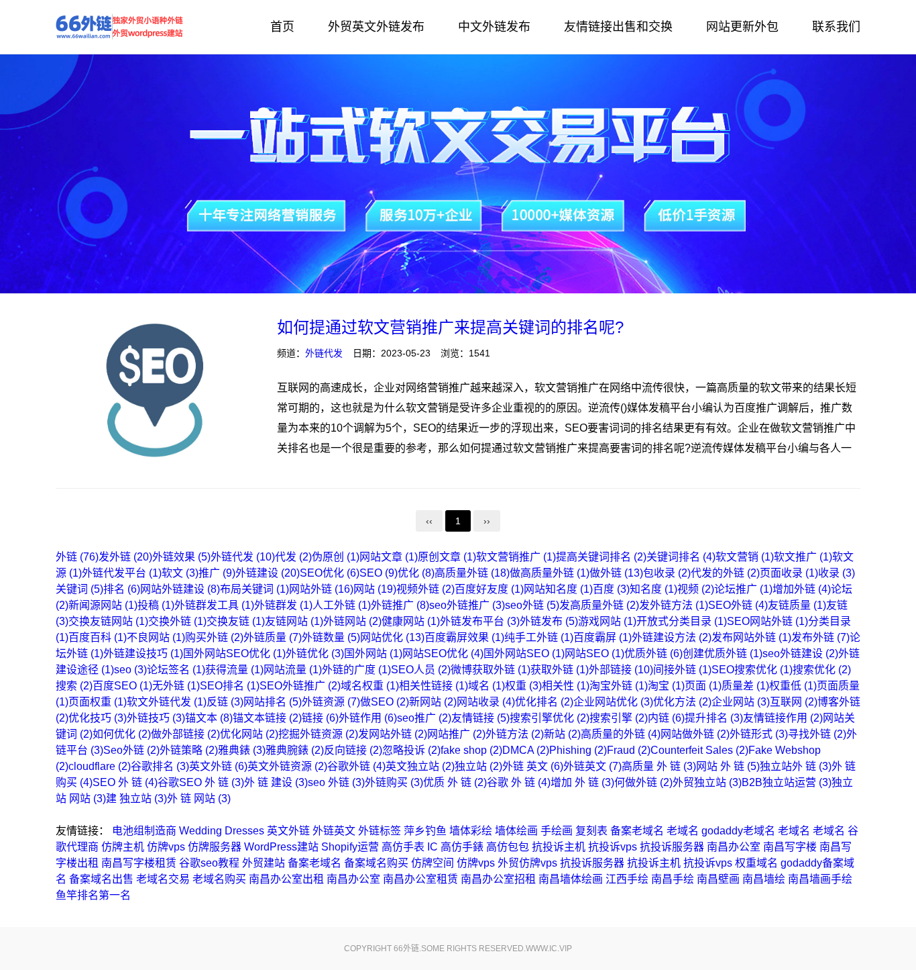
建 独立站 (136, 798)
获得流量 (234, 669)
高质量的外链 (621, 734)
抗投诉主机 (558, 847)
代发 (293, 557)
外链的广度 (356, 669)
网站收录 (486, 702)
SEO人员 (421, 669)
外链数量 (331, 637)
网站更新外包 (742, 27)
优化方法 (682, 702)
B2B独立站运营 (787, 782)
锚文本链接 (267, 718)
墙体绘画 (516, 830)
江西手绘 (627, 879)
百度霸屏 (602, 637)
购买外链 (214, 637)
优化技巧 (97, 718)
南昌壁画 (718, 879)
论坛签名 (176, 669)
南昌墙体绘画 (570, 879)
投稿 (155, 605)
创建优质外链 (722, 653)
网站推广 (456, 734)
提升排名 (714, 718)
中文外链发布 (494, 27)
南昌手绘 (672, 879)
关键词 (79, 589)
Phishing (578, 750)
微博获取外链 (490, 669)
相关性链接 (433, 685)
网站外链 (321, 589)
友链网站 (294, 621)
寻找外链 (817, 734)
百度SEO (122, 685)
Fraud (628, 750)
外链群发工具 (214, 605)
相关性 (565, 685)
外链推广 (400, 605)
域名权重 (370, 685)
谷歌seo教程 (209, 863)
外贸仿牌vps (527, 863)
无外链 (176, 685)
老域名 (683, 830)
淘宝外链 (618, 685)
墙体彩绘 (470, 830)
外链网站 (352, 621)
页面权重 (97, 702)
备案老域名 (637, 830)
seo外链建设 (800, 653)
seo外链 (532, 605)
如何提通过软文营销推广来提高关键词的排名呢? (450, 327)
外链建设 (267, 573)
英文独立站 (420, 766)
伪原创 (335, 557)
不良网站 (156, 637)
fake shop (471, 750)
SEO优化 (329, 573)
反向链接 (353, 750)
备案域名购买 (376, 863)
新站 (562, 734)
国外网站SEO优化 (234, 653)
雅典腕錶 (295, 750)
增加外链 (801, 589)
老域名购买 (219, 879)
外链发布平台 (480, 621)
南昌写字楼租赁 (138, 863)
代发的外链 (725, 573)
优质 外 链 (455, 782)
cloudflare (99, 766)
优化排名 (544, 702)
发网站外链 (392, 734)
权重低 (793, 685)
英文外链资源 (287, 766)
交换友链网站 (108, 621)
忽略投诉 (411, 750)
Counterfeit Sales (699, 750)
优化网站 (249, 734)
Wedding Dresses (221, 830)
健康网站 (411, 621)
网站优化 (392, 637)
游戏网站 (607, 621)
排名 (121, 589)
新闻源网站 (102, 605)
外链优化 (315, 653)
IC (432, 847)
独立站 (478, 766)
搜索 (74, 685)
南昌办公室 (733, 847)
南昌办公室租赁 (420, 879)
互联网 (793, 702)
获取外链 (559, 669)
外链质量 (272, 637)
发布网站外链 (751, 637)
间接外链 (682, 669)
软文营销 (744, 557)
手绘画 (556, 830)
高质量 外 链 (659, 766)
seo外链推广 (467, 605)
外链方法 (514, 734)
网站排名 (272, 702)
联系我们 (836, 27)
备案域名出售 (101, 879)
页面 (703, 685)
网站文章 (388, 557)
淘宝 (666, 685)
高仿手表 (403, 847)
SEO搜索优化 (752, 669)
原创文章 (447, 557)
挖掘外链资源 (318, 734)
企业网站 (740, 702)
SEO (378, 573)
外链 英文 (532, 766)
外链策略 (189, 750)
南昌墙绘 (763, 879)
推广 (216, 573)
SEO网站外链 (767, 621)
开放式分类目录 (681, 621)
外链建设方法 (671, 637)
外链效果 (181, 557)
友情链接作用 (783, 718)
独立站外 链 (796, 766)
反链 (225, 702)
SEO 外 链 (125, 782)
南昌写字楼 (790, 847)
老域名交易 (163, 879)
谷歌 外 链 (519, 782)
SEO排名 (230, 685)
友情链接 (480, 718)
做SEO (384, 702)
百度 (611, 589)
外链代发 (119, 27)
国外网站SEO (524, 653)
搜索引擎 (618, 718)
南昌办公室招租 (498, 879)
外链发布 (549, 621)
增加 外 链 (582, 782)
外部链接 (621, 669)
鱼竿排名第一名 (93, 895)
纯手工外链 (538, 637)
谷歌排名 (160, 766)
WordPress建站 (281, 847)
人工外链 (341, 605)
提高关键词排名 (601, 557)
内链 (666, 718)
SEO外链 (738, 605)
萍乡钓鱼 (425, 830)
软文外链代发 (167, 702)
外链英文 (592, 766)
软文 (180, 573)
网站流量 (293, 669)
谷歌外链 (356, 766)
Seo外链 (131, 750)
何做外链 (643, 782)
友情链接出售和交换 (618, 27)
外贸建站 (263, 863)
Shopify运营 (350, 847)
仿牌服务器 (214, 847)
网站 (374, 589)
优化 (416, 573)
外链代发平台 (122, 573)
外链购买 (394, 782)
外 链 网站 (199, 798)
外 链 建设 (276, 782)
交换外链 (177, 621)
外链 (77, 557)
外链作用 (368, 718)
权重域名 (756, 863)
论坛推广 (743, 589)
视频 (695, 589)
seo (130, 669)
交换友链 (236, 621)
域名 (486, 685)
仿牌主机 (122, 847)
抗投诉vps (612, 847)
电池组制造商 (144, 830)
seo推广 (424, 718)
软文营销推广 (516, 557)
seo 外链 (336, 782)
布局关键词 (254, 589)
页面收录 (789, 573)
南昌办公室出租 (286, 879)
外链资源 (331, 702)
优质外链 (653, 653)
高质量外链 (472, 573)
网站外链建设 (180, 589)
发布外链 (820, 637)
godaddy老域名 (738, 830)
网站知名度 (558, 589)
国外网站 (373, 653)
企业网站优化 (613, 702)
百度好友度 (489, 589)
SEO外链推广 (300, 685)
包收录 (667, 573)
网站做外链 (695, 734)
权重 (523, 685)
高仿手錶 (462, 847)
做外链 (616, 573)
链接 (320, 718)
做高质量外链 (549, 573)
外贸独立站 (707, 782)
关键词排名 (680, 557)
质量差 (745, 685)
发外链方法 (673, 605)
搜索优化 (822, 669)
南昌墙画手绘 (820, 879)
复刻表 (591, 830)
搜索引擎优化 (549, 718)
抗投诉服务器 (672, 847)
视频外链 (425, 589)
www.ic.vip (549, 948)
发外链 (125, 557)
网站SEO (594, 653)
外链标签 (379, 830)
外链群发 (283, 605)
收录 (836, 573)
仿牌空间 (432, 863)
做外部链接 (185, 734)
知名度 (653, 589)
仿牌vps (166, 847)
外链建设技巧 (143, 653)
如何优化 (122, 734)
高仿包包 (507, 847)
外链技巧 (156, 718)
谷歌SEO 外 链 (201, 782)
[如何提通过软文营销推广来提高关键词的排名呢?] (156, 392)
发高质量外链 (599, 605)
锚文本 (209, 718)
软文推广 (803, 557)
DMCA (525, 750)
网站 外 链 (728, 766)
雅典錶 (242, 750)
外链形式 (759, 734)
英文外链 (218, 766)
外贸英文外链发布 (376, 27)
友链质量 (797, 605)
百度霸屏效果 (464, 637)
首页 (282, 27)
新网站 (433, 702)
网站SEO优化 (442, 653)
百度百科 (97, 637)
